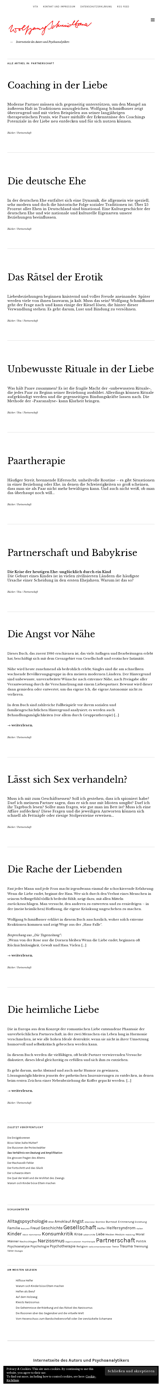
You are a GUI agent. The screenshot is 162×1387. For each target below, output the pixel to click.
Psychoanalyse (18, 1246)
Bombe (100, 1221)
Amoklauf (63, 1221)
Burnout (111, 1222)
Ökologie (19, 1251)
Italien (139, 1228)
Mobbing (130, 1234)
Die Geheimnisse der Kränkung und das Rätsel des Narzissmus (54, 1307)
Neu (19, 320)
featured (25, 1228)
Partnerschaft (24, 132)
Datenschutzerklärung (96, 6)
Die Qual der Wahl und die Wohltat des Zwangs (36, 1178)
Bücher (11, 132)
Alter (51, 1221)
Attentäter (90, 1222)
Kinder (14, 1234)
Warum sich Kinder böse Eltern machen (31, 1183)
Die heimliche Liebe (53, 1009)
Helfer (101, 1228)
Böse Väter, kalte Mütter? (22, 1142)
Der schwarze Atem (19, 1173)
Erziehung (141, 1221)
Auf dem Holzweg (26, 1297)
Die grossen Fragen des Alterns (26, 1157)
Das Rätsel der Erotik (55, 277)
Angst (78, 1221)
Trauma (126, 1246)
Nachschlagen (28, 1241)
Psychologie (39, 1246)
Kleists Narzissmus (27, 1302)
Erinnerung (126, 1222)
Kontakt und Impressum (59, 6)
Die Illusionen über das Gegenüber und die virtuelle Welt (50, 1313)
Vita (35, 6)
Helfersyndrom (121, 1227)
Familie (13, 1228)
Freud (35, 1228)
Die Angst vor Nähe (51, 634)
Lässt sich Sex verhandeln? (67, 779)
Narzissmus (51, 1241)
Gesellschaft (79, 1227)
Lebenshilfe (89, 1234)
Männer (13, 1241)
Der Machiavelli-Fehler (20, 1162)
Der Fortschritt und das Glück (25, 1168)
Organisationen (73, 1241)
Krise (78, 1234)
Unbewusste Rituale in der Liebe (80, 369)
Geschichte (52, 1227)
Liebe (100, 1234)
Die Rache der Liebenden (64, 869)
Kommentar (35, 1234)
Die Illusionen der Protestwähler (26, 1147)
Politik (141, 1241)
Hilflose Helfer (24, 1280)
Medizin (120, 1234)
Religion (82, 1246)
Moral (140, 1234)
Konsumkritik (57, 1234)
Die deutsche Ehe (46, 181)
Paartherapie (36, 460)
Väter (10, 1250)
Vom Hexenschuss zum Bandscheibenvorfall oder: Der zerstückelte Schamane (64, 1318)
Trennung (141, 1246)
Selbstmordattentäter (100, 1246)
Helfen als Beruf (25, 1291)
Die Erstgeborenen (18, 1137)
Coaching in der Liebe (57, 85)
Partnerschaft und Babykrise (72, 552)
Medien (109, 1234)
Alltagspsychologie (27, 1221)
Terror (115, 1246)
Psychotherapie (63, 1246)
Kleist (25, 1234)
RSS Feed (123, 6)
